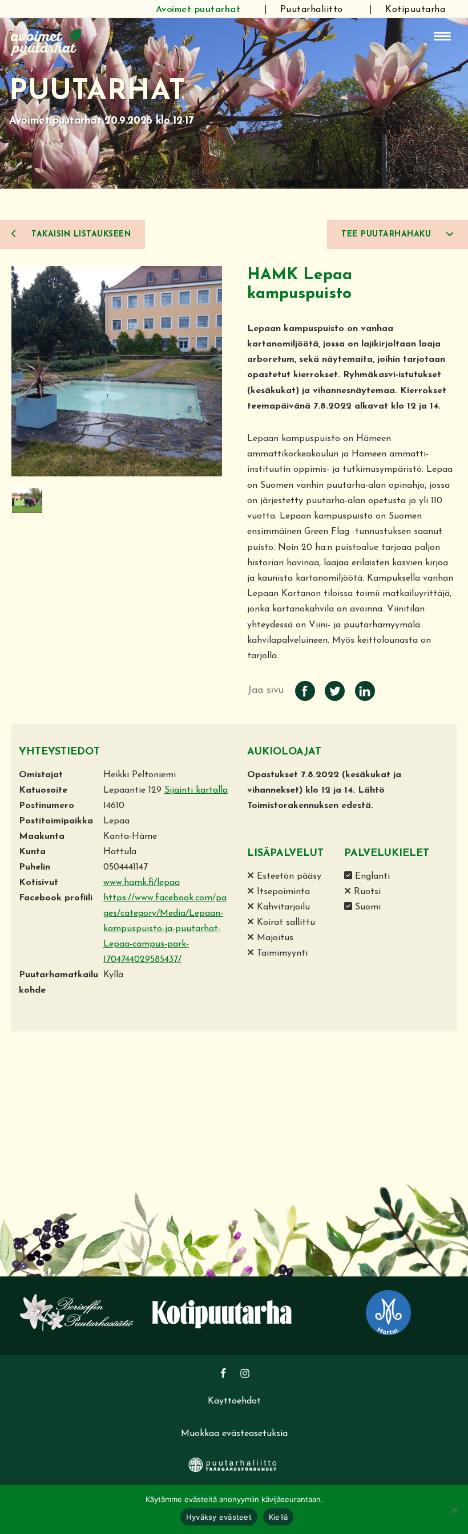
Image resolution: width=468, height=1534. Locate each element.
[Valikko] (442, 36)
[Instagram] (245, 1373)
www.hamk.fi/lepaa (141, 882)
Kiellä (278, 1516)
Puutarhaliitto (311, 9)
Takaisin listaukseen (80, 234)
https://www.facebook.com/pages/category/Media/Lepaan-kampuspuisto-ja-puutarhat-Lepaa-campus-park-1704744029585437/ (165, 929)
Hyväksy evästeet (219, 1516)
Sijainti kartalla (196, 790)
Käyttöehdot (234, 1401)
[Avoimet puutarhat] (46, 41)
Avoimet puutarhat (198, 9)
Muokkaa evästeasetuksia (234, 1433)
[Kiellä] (453, 1509)
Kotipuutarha (415, 9)
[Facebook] (223, 1373)
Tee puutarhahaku (387, 234)
